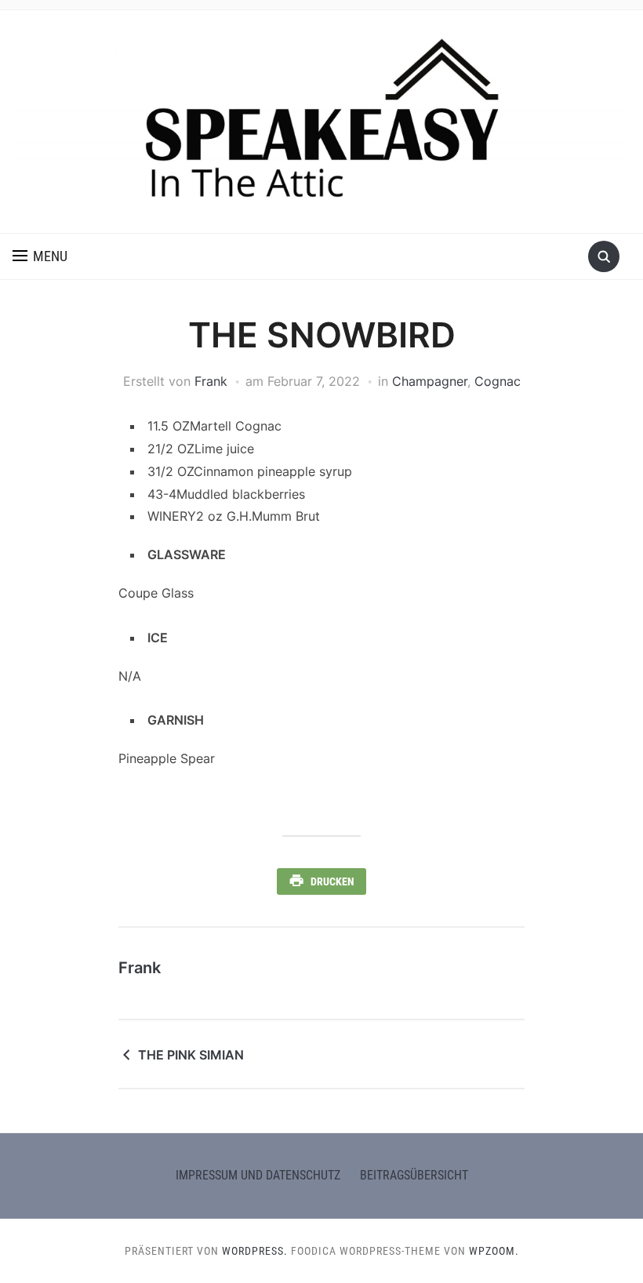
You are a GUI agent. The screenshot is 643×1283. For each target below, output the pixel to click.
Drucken (332, 881)
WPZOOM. (494, 1251)
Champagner (429, 381)
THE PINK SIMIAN (191, 1055)
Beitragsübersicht (414, 1175)
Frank (210, 381)
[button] (40, 256)
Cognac (497, 381)
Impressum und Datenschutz (258, 1175)
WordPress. (255, 1251)
